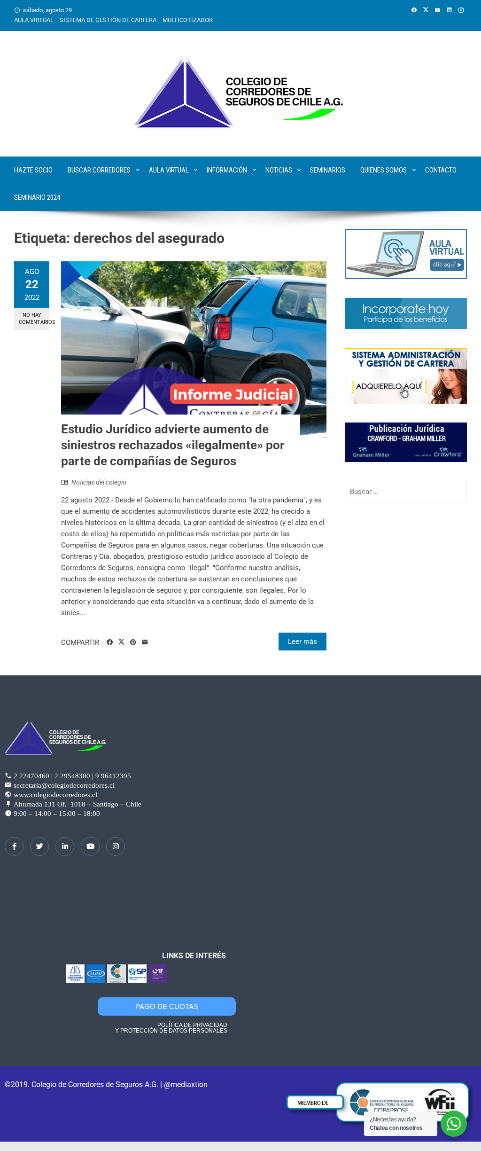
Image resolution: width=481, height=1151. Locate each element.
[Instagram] (115, 846)
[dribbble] (90, 846)
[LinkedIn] (64, 846)
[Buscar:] (406, 491)
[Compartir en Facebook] (110, 642)
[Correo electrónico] (145, 642)
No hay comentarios (34, 318)
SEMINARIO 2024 (37, 197)
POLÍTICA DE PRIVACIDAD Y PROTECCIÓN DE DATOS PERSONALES (171, 1028)
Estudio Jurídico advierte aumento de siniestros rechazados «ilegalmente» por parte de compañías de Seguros (173, 445)
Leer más (302, 641)
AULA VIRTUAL (34, 19)
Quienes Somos (383, 170)
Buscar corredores (99, 170)
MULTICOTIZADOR (188, 19)
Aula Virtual (169, 170)
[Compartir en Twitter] (121, 642)
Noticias (278, 170)
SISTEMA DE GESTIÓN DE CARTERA (108, 19)
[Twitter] (39, 846)
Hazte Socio (33, 170)
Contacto (441, 170)
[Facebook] (14, 846)
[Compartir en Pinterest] (133, 642)
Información (227, 170)
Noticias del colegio (98, 482)
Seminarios (327, 170)
